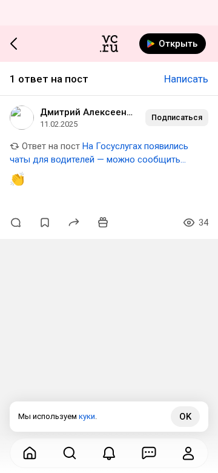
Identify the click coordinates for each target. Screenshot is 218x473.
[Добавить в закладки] (44, 222)
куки (87, 416)
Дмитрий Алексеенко (88, 112)
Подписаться (176, 117)
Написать (186, 79)
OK (185, 416)
